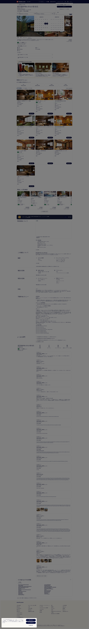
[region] (19, 623)
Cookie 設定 (31, 625)
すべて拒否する (30, 622)
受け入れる (31, 620)
